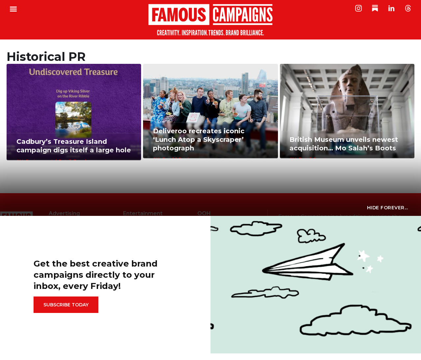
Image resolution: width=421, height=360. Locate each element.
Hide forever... (387, 208)
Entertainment (142, 213)
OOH (204, 213)
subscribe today (65, 305)
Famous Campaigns (210, 19)
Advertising (64, 213)
